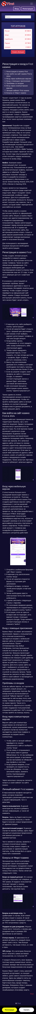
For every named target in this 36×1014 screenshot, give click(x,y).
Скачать (27, 1010)
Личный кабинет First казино (17, 90)
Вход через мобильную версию (18, 79)
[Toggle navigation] (31, 4)
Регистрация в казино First (17, 71)
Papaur (7, 43)
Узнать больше (18, 52)
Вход (17, 9)
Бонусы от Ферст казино (16, 93)
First (10, 4)
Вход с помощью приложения (18, 81)
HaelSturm (9, 39)
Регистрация (9, 1010)
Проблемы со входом (15, 83)
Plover (7, 31)
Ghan (7, 35)
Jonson (7, 47)
